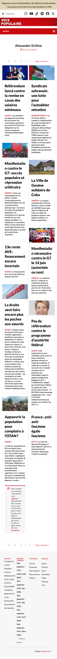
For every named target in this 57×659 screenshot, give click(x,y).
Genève (45, 567)
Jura (43, 585)
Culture (32, 578)
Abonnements (9, 576)
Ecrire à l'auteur (29, 49)
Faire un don (9, 579)
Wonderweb (46, 651)
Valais (44, 578)
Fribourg (45, 581)
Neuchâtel (46, 574)
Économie (33, 567)
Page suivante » (42, 61)
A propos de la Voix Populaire (9, 565)
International (34, 571)
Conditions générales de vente (9, 593)
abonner (14, 498)
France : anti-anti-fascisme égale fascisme (41, 426)
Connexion (10, 13)
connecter (15, 530)
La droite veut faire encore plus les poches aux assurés (14, 314)
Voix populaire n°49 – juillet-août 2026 (21, 570)
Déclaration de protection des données (9, 604)
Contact (7, 572)
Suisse (44, 563)
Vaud (44, 571)
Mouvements (34, 574)
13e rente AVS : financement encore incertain (15, 256)
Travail (32, 563)
